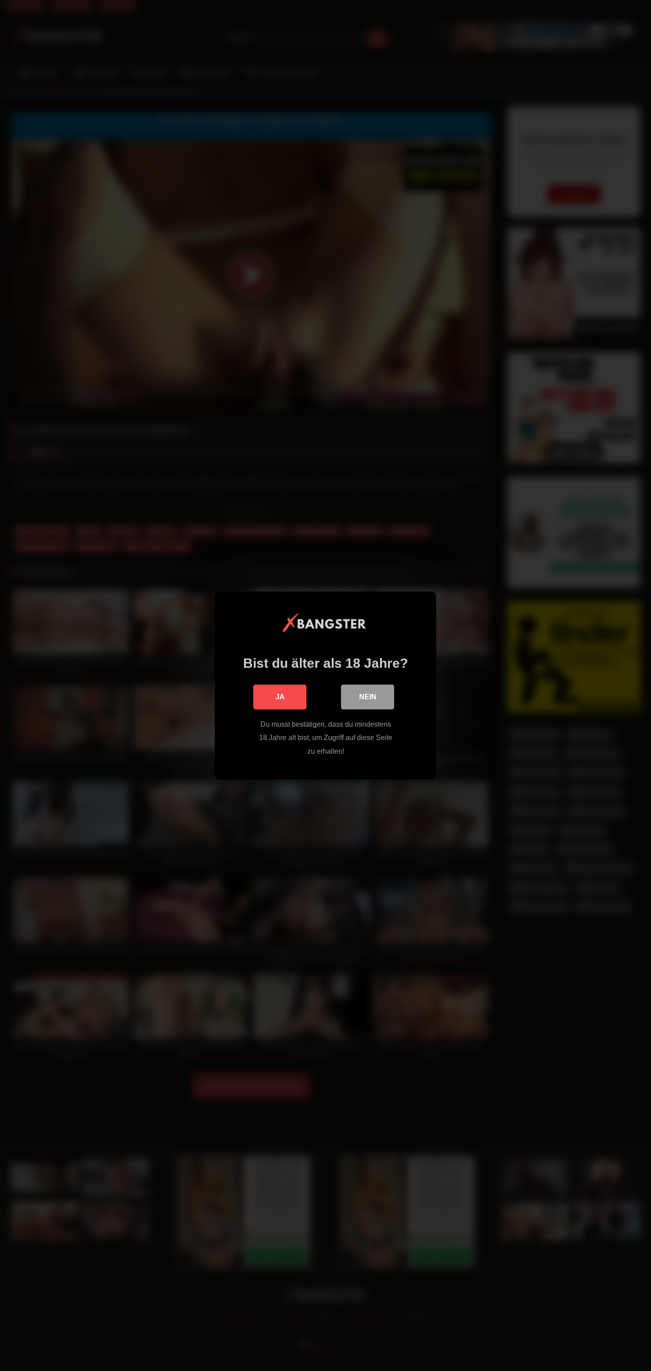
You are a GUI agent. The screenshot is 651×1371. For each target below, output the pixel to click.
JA (280, 697)
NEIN (367, 697)
